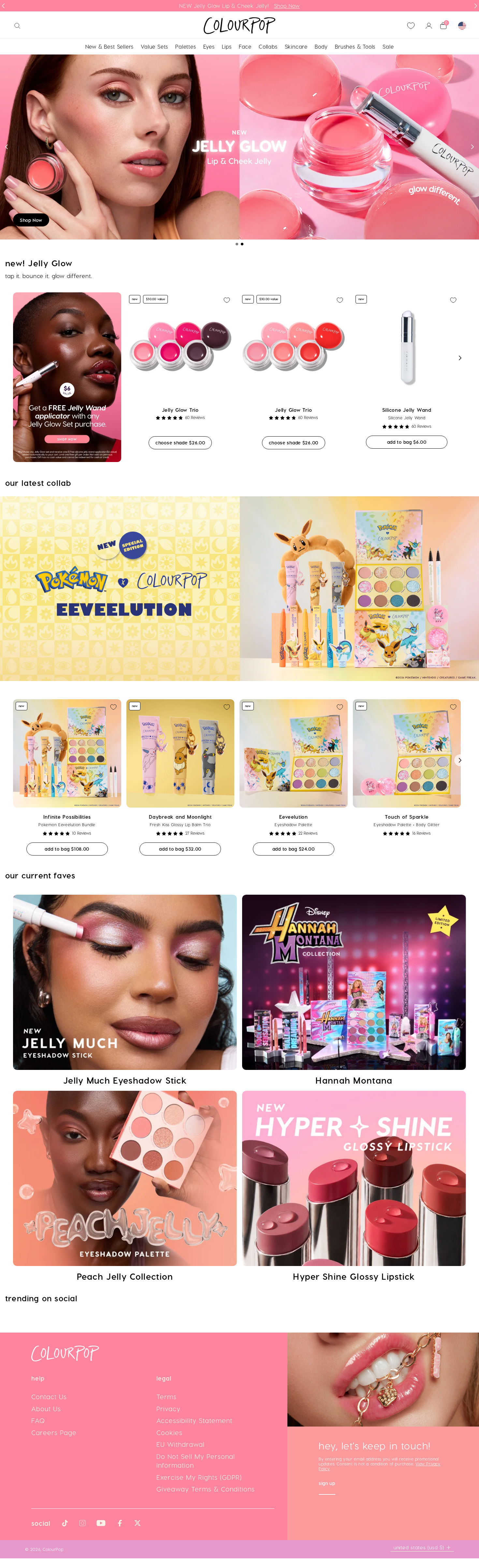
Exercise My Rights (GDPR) (199, 1479)
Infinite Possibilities (67, 818)
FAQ (38, 1422)
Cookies (169, 1434)
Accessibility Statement (194, 1422)
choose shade (183, 444)
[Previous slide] (3, 6)
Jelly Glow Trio (180, 411)
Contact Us (49, 1398)
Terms (166, 1398)
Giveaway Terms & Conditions (205, 1490)
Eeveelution (293, 818)
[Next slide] (475, 6)
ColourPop (53, 1550)
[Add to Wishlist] (227, 302)
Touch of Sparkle (406, 818)
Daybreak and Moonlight (180, 818)
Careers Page (54, 1434)
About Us (46, 1410)
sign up (327, 1485)
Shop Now (31, 221)
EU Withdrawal (180, 1446)
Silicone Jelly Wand (406, 411)
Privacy (168, 1410)
